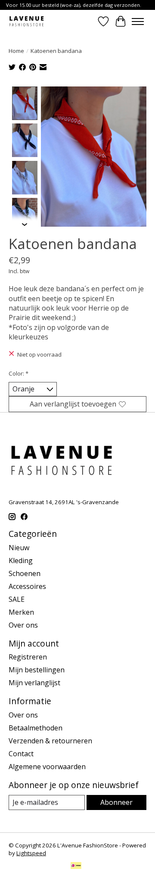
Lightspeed (31, 853)
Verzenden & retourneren (50, 740)
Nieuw (19, 547)
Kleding (21, 560)
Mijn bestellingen (37, 670)
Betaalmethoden (35, 728)
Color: (18, 373)
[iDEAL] (76, 866)
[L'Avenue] (26, 21)
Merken (21, 612)
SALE (17, 599)
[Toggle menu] (137, 21)
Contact (21, 753)
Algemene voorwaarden (47, 766)
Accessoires (27, 586)
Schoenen (24, 573)
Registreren (28, 657)
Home (16, 51)
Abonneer (116, 802)
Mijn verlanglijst (34, 682)
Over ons (23, 625)
